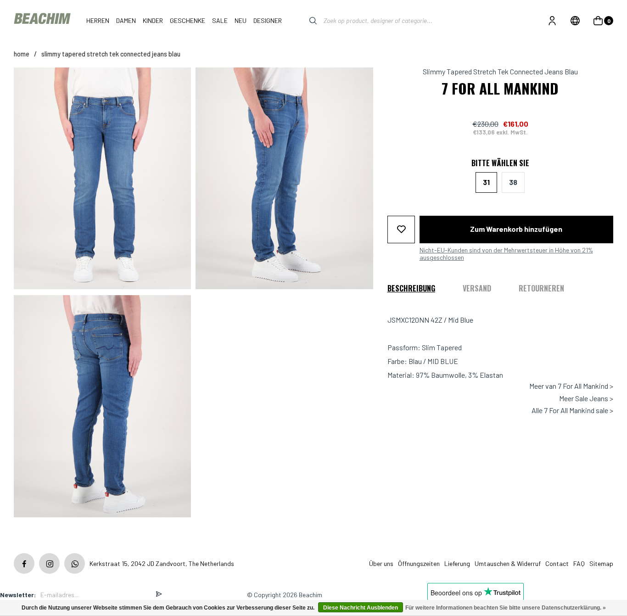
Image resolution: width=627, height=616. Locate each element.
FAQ (579, 563)
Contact (557, 563)
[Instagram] (49, 563)
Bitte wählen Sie (500, 163)
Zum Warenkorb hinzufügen (516, 228)
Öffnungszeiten (419, 563)
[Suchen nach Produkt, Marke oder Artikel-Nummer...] (306, 20)
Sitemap (601, 563)
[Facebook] (24, 563)
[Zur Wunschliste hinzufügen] (401, 229)
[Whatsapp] (74, 563)
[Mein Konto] (552, 20)
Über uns (381, 563)
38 (513, 182)
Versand (477, 288)
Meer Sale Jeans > (586, 398)
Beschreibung (411, 288)
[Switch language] (575, 20)
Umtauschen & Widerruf (508, 563)
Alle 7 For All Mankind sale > (572, 410)
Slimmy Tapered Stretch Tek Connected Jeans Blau (110, 54)
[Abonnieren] (158, 595)
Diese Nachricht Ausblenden (360, 608)
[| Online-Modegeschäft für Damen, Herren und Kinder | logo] (43, 20)
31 (486, 182)
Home (21, 54)
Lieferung (457, 563)
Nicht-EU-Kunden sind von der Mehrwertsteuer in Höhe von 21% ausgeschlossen (506, 253)
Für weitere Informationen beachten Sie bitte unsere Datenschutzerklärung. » (505, 608)
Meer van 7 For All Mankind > (571, 386)
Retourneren (541, 288)
